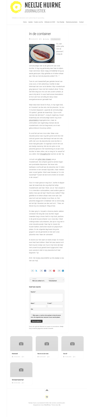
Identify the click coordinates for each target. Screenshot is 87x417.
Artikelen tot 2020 (50, 22)
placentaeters (34, 120)
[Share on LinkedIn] (60, 271)
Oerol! (65, 353)
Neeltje (47, 39)
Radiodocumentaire (71, 22)
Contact (81, 22)
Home (25, 22)
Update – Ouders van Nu (35, 22)
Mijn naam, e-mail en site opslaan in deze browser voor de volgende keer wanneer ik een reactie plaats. (46, 316)
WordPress (47, 405)
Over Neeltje (60, 22)
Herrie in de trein (42, 353)
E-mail (50, 303)
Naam (33, 303)
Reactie (33, 292)
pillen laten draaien (44, 159)
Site (32, 309)
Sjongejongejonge (18, 380)
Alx (59, 405)
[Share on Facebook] (42, 271)
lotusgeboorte (45, 154)
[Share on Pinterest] (51, 271)
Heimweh (15, 353)
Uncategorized (55, 39)
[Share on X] (33, 271)
